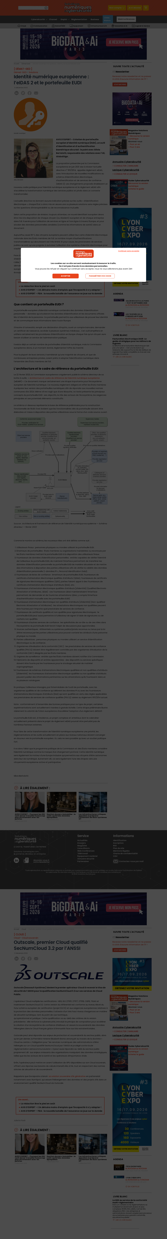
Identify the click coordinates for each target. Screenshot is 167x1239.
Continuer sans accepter (128, 251)
